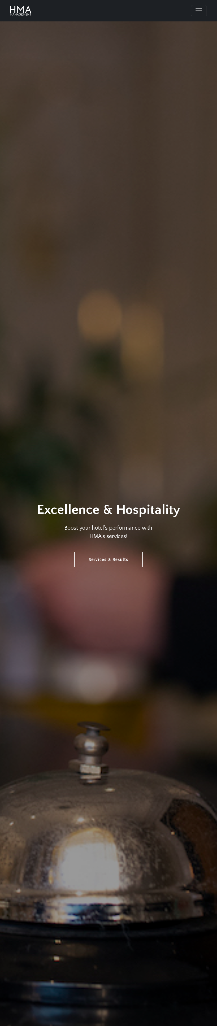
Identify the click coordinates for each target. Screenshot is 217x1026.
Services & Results (108, 559)
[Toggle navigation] (199, 10)
